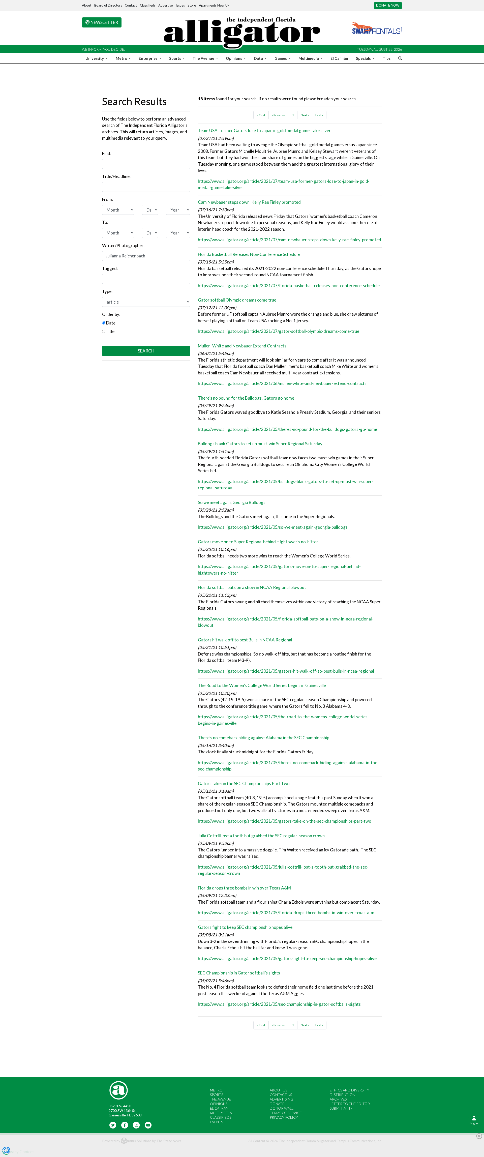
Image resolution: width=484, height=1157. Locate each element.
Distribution (342, 1094)
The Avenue (220, 1099)
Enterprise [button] (148, 58)
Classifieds (148, 5)
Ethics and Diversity (349, 1090)
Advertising (281, 1099)
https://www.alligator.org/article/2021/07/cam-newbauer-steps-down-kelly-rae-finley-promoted (289, 239)
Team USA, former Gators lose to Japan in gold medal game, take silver (264, 130)
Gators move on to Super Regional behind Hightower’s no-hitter (258, 541)
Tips (386, 58)
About (86, 5)
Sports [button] (175, 58)
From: (107, 199)
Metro (216, 1090)
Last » (319, 115)
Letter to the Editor (350, 1104)
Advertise (165, 5)
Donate (277, 1104)
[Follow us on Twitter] (113, 1125)
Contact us (281, 1094)
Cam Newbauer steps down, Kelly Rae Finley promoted (249, 202)
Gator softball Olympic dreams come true (237, 300)
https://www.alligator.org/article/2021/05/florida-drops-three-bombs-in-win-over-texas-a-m (286, 912)
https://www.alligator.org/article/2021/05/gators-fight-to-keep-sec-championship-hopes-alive (287, 958)
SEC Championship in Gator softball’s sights (239, 972)
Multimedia (221, 1113)
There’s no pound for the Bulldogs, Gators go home (246, 398)
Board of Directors (108, 5)
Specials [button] (364, 58)
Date (110, 322)
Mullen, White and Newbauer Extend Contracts (242, 345)
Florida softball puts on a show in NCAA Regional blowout (252, 587)
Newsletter (104, 22)
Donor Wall (281, 1108)
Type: (107, 291)
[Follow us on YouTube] (148, 1125)
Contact (131, 5)
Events (216, 1122)
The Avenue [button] (204, 58)
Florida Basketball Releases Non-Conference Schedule (249, 254)
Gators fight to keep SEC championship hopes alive (245, 927)
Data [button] (259, 58)
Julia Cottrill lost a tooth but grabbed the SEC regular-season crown (261, 835)
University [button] (95, 58)
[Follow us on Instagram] (136, 1125)
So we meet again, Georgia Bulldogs (231, 502)
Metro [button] (122, 58)
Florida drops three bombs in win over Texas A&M (244, 888)
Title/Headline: (116, 176)
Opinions (218, 1104)
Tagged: (110, 268)
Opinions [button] (234, 58)
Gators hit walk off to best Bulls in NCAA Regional (245, 639)
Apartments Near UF (214, 5)
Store (192, 5)
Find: (106, 153)
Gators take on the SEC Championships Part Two (244, 783)
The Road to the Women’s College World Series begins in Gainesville (262, 685)
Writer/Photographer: (123, 245)
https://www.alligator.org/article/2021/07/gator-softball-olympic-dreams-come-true (278, 331)
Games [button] (281, 58)
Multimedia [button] (309, 58)
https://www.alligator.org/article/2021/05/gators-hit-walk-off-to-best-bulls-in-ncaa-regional (286, 671)
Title (109, 331)
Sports (216, 1094)
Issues (180, 5)
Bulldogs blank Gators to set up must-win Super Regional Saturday (260, 443)
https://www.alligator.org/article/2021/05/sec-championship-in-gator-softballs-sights (279, 1004)
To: (105, 222)
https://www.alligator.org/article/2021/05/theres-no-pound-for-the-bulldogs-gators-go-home (287, 429)
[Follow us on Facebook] (124, 1125)
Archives (338, 1099)
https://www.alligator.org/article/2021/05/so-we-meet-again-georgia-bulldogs (273, 527)
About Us (278, 1090)
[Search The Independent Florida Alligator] (399, 58)
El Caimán (339, 58)
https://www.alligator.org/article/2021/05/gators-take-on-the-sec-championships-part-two (284, 821)
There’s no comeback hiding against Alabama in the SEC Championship (263, 737)
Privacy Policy (284, 1117)
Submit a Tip (341, 1108)
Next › (305, 115)
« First (261, 115)
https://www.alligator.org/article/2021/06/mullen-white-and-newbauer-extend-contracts (282, 383)
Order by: (111, 314)
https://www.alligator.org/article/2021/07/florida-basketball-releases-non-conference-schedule (289, 285)
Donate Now (388, 5)
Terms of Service (286, 1113)
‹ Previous (279, 115)
